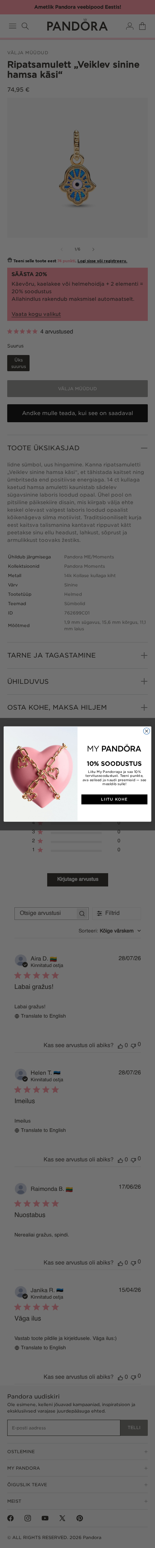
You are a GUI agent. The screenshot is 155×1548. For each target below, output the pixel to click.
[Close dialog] (146, 731)
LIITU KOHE (114, 799)
